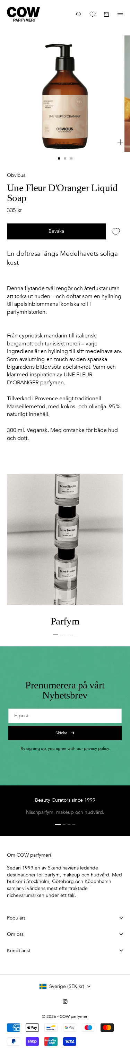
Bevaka (56, 231)
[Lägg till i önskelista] (116, 231)
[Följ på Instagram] (65, 1001)
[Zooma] (120, 142)
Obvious (16, 175)
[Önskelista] (92, 14)
